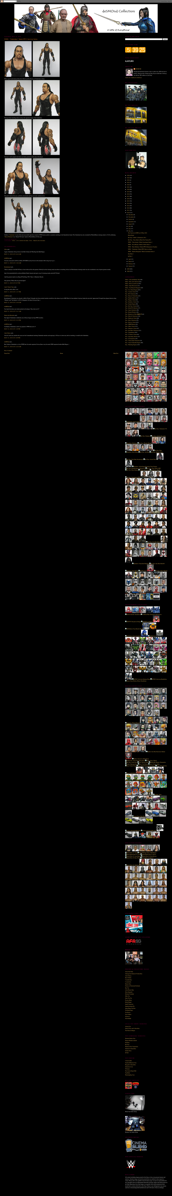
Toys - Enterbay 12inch (130, 302)
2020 (128, 189)
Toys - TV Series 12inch (131, 334)
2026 (128, 175)
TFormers (127, 1069)
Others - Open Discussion (131, 285)
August (130, 224)
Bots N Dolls (128, 978)
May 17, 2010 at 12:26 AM (12, 346)
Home (61, 353)
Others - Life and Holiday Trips (132, 279)
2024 (128, 180)
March (130, 261)
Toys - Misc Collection (130, 320)
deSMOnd (6, 258)
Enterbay (127, 1042)
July (129, 226)
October (130, 219)
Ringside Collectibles (130, 1064)
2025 (128, 178)
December (131, 214)
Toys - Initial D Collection (131, 308)
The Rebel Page (129, 1010)
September (131, 221)
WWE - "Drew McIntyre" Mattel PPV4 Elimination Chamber (142, 247)
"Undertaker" (12, 235)
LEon (5, 249)
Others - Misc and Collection (132, 281)
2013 (128, 205)
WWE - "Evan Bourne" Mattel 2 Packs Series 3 (139, 244)
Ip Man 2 (130, 256)
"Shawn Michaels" (8, 237)
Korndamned (7, 267)
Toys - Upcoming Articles (131, 336)
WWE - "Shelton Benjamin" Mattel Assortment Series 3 (141, 251)
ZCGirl (127, 1053)
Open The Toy (128, 998)
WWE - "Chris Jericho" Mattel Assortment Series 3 (140, 242)
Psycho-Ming (128, 1000)
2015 (128, 201)
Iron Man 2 (130, 254)
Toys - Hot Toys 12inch (130, 306)
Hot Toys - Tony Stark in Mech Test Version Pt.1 (139, 240)
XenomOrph (128, 1018)
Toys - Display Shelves (130, 298)
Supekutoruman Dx (130, 1006)
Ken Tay (127, 988)
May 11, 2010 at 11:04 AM (12, 263)
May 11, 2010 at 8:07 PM (12, 283)
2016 (128, 198)
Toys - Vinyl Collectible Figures (133, 342)
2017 (128, 196)
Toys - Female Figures (130, 304)
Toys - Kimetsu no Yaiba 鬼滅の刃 (133, 314)
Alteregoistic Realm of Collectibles (133, 973)
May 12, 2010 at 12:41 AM (12, 311)
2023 (128, 182)
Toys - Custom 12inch (130, 291)
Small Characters (129, 1004)
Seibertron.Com (129, 1067)
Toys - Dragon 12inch (130, 300)
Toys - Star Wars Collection (131, 330)
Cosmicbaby (128, 982)
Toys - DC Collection (130, 294)
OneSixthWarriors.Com (130, 1063)
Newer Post (7, 353)
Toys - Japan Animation (131, 310)
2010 (128, 212)
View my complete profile (133, 77)
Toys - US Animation (130, 338)
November (131, 217)
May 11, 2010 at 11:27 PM (12, 292)
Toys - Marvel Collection (131, 316)
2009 (128, 269)
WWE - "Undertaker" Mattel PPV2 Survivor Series (20, 39)
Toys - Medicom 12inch (131, 318)
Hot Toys (127, 1044)
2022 (128, 184)
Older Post (115, 353)
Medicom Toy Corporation (131, 1046)
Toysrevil (127, 1016)
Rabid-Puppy (128, 1002)
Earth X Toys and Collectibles (132, 1028)
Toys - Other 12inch (130, 326)
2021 (128, 187)
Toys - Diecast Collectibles (131, 296)
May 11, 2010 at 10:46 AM (12, 254)
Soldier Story (128, 1050)
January (130, 266)
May (129, 231)
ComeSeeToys (128, 980)
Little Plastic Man (129, 990)
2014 (128, 203)
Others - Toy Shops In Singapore (133, 287)
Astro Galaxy (7, 333)
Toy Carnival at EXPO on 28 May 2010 (137, 233)
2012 (128, 208)
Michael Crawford (129, 994)
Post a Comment (8, 350)
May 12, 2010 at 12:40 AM (12, 302)
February (130, 264)
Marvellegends (128, 992)
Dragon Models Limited (131, 1040)
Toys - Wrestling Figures (37, 240)
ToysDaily (127, 1073)
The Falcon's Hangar (130, 1030)
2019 (128, 191)
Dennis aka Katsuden (9, 315)
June (129, 228)
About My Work (129, 971)
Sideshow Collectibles (130, 1048)
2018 (128, 194)
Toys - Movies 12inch (130, 322)
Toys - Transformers (129, 332)
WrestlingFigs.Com (129, 1075)
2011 (128, 210)
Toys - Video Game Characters (132, 340)
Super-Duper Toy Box (130, 1008)
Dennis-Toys (128, 984)
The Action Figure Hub (130, 1071)
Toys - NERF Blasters (130, 324)
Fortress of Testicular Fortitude (132, 986)
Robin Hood (131, 235)
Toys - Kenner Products (130, 312)
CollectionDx (128, 1060)
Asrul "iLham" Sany (9, 287)
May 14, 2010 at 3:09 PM (12, 338)
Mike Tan (127, 996)
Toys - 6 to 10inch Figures (20, 240)
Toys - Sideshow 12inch (131, 328)
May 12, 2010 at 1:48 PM (12, 329)
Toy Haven (127, 1012)
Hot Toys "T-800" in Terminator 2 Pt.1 (137, 237)
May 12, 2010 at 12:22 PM (12, 320)
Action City (128, 1026)
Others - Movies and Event (131, 283)
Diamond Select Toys (130, 1038)
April (129, 259)
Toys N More (128, 1014)
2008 (128, 271)
